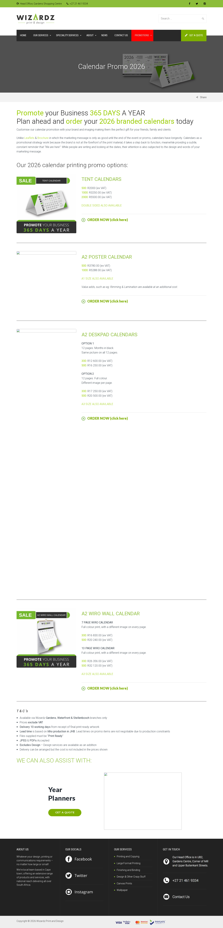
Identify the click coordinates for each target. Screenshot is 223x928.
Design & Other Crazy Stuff (131, 876)
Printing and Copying (128, 856)
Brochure (43, 138)
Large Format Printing (128, 863)
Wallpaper (122, 890)
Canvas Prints (124, 883)
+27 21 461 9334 (78, 3)
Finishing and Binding (128, 870)
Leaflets (29, 138)
